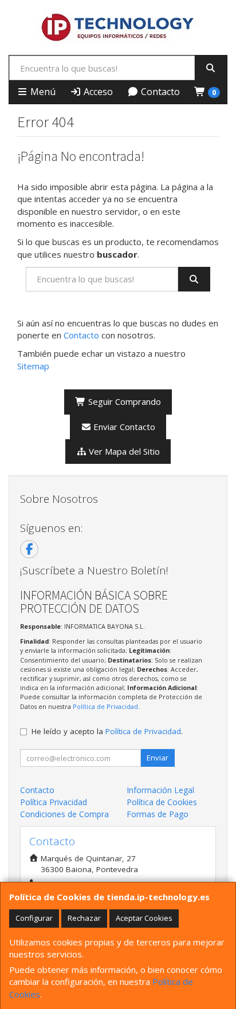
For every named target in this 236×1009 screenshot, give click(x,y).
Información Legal (160, 790)
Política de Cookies (162, 802)
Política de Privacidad (105, 706)
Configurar (34, 918)
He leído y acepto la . (107, 731)
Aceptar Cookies (144, 918)
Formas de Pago (157, 814)
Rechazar (84, 918)
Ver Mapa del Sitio (123, 451)
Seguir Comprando (123, 401)
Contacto (159, 91)
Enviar (157, 757)
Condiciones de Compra (64, 814)
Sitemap (33, 366)
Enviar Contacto (123, 426)
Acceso (97, 91)
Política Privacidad (53, 802)
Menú (42, 91)
